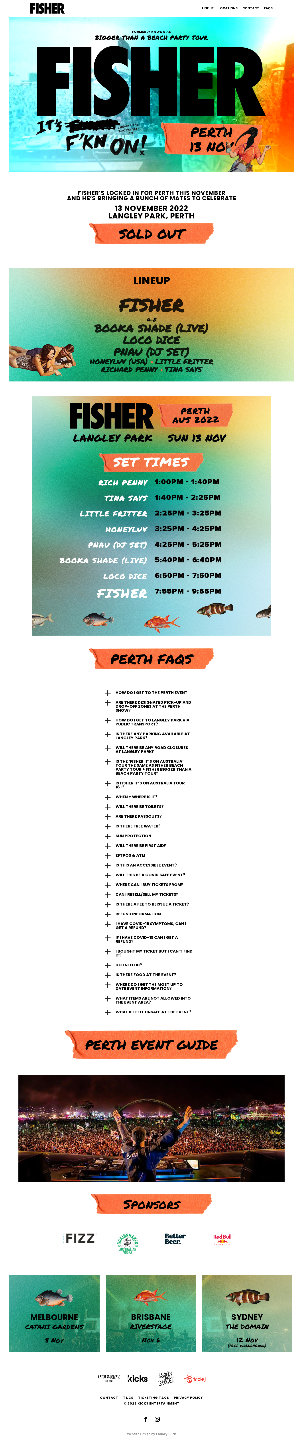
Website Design (138, 1434)
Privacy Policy (188, 1397)
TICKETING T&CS (153, 1397)
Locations (228, 8)
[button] (151, 694)
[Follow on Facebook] (146, 1419)
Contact (250, 8)
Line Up (208, 8)
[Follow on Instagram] (157, 1419)
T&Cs (128, 1397)
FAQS (268, 8)
